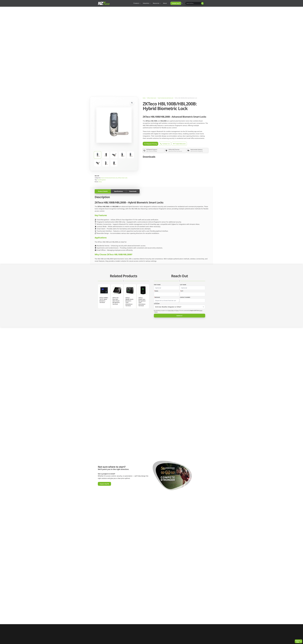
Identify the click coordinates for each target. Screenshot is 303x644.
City (181, 291)
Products (136, 3)
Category (157, 303)
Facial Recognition (101, 179)
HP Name (155, 275)
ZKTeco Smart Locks (151, 98)
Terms (177, 310)
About (165, 3)
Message (157, 297)
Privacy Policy (171, 310)
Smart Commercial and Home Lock (165, 98)
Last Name (183, 284)
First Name (157, 284)
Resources (156, 3)
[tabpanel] (151, 228)
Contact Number (185, 297)
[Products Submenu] (140, 3)
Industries (146, 3)
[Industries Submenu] (150, 3)
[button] (132, 102)
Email (156, 291)
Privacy (200, 310)
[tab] (103, 191)
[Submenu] (182, 3)
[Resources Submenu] (160, 3)
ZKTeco (100, 181)
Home (144, 98)
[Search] (202, 3)
